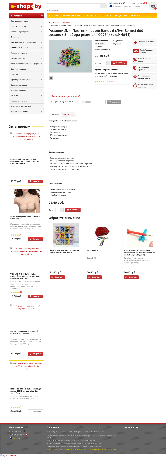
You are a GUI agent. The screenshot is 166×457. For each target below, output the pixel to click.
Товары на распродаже (21, 31)
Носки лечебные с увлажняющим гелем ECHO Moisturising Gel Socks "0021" (26, 390)
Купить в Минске (52, 449)
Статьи (108, 15)
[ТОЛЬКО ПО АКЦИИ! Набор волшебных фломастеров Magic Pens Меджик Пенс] (26, 251)
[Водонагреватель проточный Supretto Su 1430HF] (26, 307)
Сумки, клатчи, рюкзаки (21, 106)
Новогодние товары (19, 111)
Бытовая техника (18, 69)
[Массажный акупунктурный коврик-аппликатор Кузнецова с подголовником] (26, 136)
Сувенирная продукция (21, 79)
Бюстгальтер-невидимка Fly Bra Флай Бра (25, 217)
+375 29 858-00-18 (136, 3)
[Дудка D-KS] (103, 235)
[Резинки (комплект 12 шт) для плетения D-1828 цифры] (66, 235)
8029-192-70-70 (115, 3)
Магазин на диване (87, 449)
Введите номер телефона (62, 101)
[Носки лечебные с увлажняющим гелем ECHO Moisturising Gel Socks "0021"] (26, 366)
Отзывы (93, 15)
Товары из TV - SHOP (20, 47)
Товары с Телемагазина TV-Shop (69, 449)
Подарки (15, 37)
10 (21, 292)
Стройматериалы (18, 90)
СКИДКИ (15, 95)
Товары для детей (18, 26)
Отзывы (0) (68, 114)
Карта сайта (15, 438)
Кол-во (98, 63)
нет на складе (35, 411)
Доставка (122, 15)
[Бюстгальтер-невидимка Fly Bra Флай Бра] (26, 201)
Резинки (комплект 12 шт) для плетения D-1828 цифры (64, 251)
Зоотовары (15, 74)
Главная (55, 15)
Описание (55, 114)
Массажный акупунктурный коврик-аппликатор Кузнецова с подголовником (25, 161)
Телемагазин (111, 449)
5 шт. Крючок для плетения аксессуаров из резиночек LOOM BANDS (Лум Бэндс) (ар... (139, 252)
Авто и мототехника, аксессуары (25, 63)
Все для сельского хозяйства (23, 42)
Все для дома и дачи (19, 21)
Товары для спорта (19, 53)
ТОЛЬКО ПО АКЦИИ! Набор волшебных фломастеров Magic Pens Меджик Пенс (25, 276)
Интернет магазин (100, 449)
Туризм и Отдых (18, 58)
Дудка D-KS (92, 250)
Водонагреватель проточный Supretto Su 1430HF (24, 332)
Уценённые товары (19, 85)
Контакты (138, 15)
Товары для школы (19, 101)
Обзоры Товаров (74, 15)
